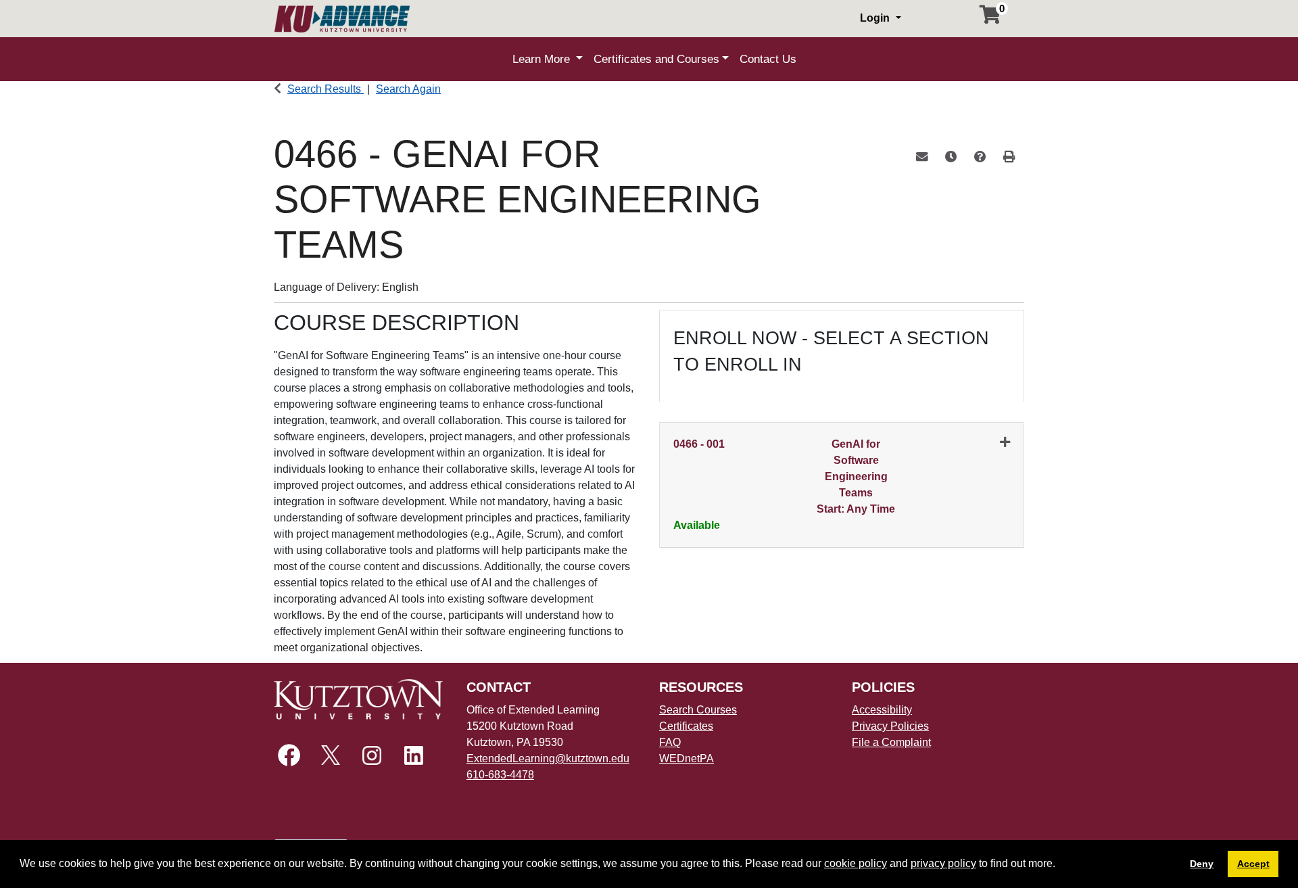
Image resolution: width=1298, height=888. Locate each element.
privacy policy (943, 863)
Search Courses (698, 710)
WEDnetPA (686, 758)
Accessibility (882, 710)
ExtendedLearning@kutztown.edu (547, 758)
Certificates (686, 726)
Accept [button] (1253, 863)
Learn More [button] (542, 59)
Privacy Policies (890, 726)
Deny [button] (1201, 863)
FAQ (670, 742)
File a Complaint (891, 742)
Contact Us (768, 59)
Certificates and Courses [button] (656, 59)
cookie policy (855, 863)
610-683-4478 (500, 774)
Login (876, 18)
